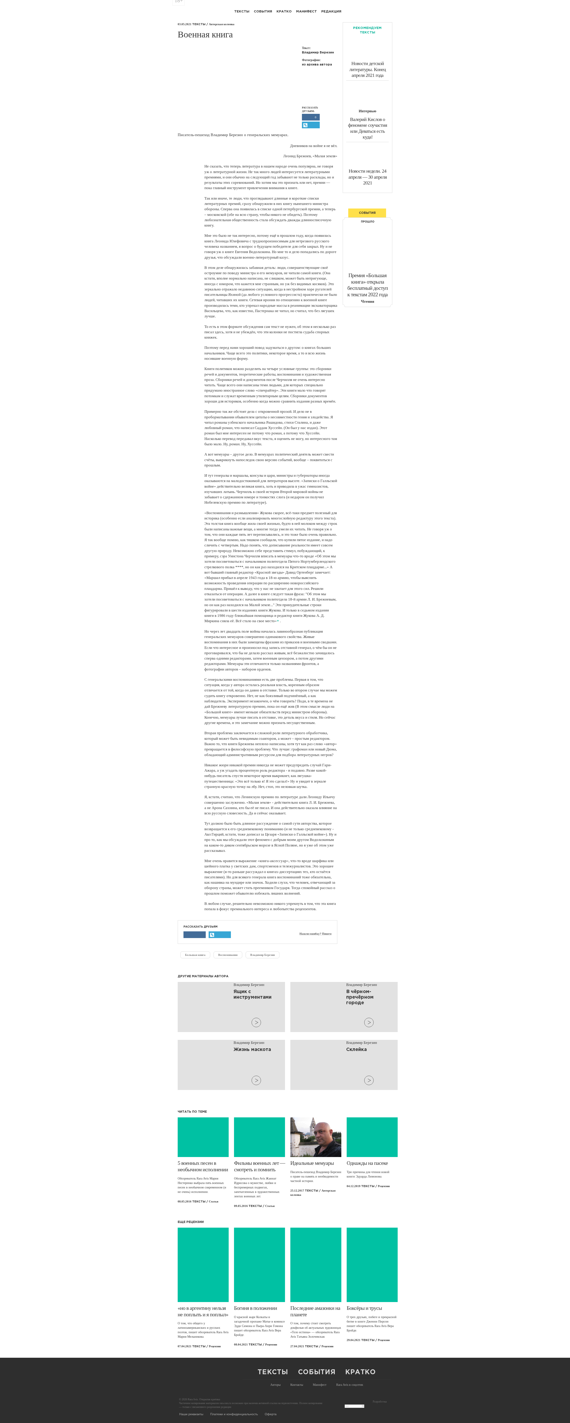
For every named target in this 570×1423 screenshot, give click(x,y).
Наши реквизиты (191, 1414)
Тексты (241, 11)
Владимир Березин (262, 955)
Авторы (275, 1384)
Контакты (296, 1384)
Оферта (271, 1414)
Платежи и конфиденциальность (234, 1414)
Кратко (284, 11)
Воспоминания (228, 955)
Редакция (331, 11)
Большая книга (195, 955)
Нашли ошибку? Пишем (315, 933)
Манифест (306, 11)
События (263, 11)
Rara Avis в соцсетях (349, 1384)
